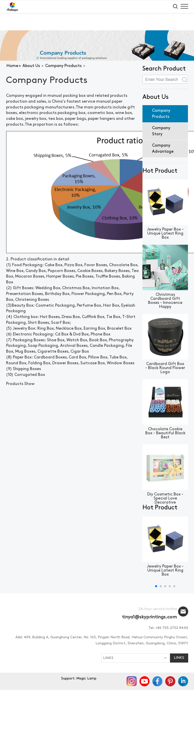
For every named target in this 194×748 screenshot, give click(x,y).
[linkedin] (183, 681)
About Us (31, 66)
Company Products (63, 66)
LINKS (108, 658)
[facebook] (157, 681)
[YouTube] (144, 681)
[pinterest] (170, 681)
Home (12, 66)
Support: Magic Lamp (78, 679)
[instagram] (132, 681)
